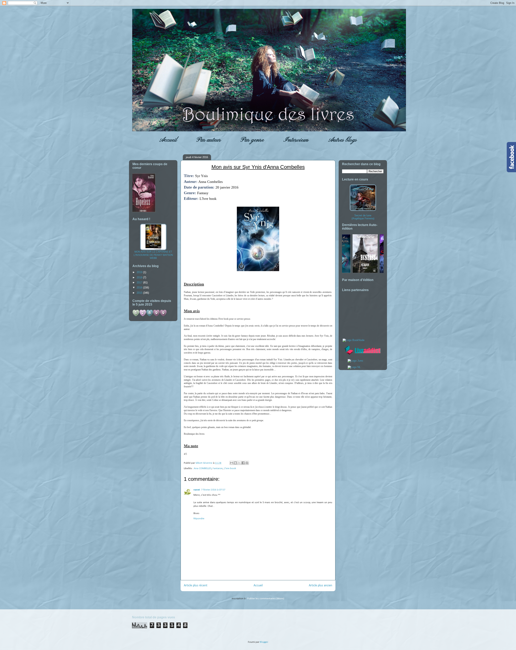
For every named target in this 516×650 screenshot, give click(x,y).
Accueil (168, 140)
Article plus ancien (320, 585)
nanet (197, 489)
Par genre (252, 140)
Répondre (199, 518)
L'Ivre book (230, 468)
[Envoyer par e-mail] (232, 463)
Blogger (264, 642)
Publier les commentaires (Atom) (265, 598)
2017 (140, 282)
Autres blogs (342, 140)
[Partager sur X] (239, 463)
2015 (140, 292)
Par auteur (208, 140)
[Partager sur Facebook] (243, 463)
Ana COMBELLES (202, 468)
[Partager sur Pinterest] (247, 463)
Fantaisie (218, 468)
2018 (140, 277)
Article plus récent (195, 585)
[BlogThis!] (235, 463)
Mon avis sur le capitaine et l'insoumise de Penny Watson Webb (153, 254)
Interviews (296, 140)
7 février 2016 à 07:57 (213, 489)
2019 (140, 272)
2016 (140, 287)
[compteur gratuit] (149, 315)
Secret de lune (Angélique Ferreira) (363, 217)
